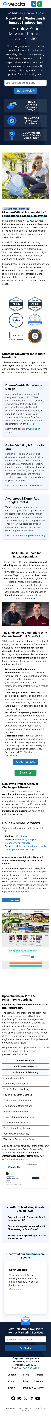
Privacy (11, 1387)
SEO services (35, 485)
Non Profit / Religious (26, 839)
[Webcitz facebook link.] (13, 1398)
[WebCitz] (14, 4)
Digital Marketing (18, 13)
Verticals (30, 13)
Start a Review (25, 90)
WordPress (21, 836)
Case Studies (31, 137)
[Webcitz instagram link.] (19, 1398)
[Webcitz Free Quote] (39, 4)
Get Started (25, 1348)
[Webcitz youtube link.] (37, 1398)
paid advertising (36, 535)
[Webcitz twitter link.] (25, 1398)
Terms (32, 1387)
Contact (12, 1381)
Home (7, 13)
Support (12, 1374)
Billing (25, 1374)
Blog (25, 1381)
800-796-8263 (31, 1368)
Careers (39, 1374)
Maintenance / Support (28, 846)
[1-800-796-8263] (33, 4)
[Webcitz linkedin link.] (31, 1398)
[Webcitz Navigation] (45, 4)
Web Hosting (27, 849)
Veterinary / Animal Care (17, 843)
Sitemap (38, 1381)
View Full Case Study (11, 900)
